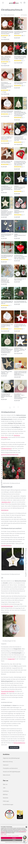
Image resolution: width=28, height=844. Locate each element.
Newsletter (5, 797)
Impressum (5, 765)
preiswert (3, 693)
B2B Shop (5, 794)
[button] (3, 2)
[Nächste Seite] (18, 407)
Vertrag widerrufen (14, 747)
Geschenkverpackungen (7, 606)
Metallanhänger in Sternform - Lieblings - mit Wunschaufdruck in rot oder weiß (20, 349)
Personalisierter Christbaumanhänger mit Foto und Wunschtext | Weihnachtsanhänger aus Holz (6, 188)
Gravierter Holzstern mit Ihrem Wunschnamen (6, 162)
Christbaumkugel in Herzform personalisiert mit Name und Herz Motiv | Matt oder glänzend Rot (20, 257)
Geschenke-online (6, 502)
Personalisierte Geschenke (7, 691)
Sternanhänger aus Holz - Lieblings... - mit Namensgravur (6, 372)
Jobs (4, 787)
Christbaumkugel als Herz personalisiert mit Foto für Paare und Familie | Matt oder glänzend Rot (20, 163)
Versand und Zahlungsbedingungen (11, 771)
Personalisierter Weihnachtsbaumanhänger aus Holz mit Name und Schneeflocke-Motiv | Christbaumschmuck (7, 350)
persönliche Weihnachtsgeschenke (9, 454)
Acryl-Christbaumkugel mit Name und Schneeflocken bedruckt (7, 302)
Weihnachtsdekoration (19, 742)
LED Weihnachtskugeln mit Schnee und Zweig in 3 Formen (7, 235)
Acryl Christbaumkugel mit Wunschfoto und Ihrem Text (20, 302)
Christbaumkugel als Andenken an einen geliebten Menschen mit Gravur (6, 395)
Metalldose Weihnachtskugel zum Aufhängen (19, 211)
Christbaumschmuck (6, 448)
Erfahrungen (6, 801)
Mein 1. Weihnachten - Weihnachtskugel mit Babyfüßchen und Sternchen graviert (6, 58)
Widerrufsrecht (6, 775)
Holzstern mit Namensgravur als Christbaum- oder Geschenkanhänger (5, 280)
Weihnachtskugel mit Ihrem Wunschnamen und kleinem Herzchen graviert (7, 32)
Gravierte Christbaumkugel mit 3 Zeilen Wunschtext (7, 111)
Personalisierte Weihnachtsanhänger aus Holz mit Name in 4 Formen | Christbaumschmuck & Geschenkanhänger (20, 113)
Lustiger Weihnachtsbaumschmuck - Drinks (20, 235)
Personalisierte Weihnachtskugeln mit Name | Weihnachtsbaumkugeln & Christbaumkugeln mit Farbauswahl (7, 85)
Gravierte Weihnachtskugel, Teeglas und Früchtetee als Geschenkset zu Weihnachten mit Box (20, 373)
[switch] (24, 842)
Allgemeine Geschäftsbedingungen (11, 758)
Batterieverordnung (8, 761)
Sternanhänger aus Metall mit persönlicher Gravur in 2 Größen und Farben (20, 57)
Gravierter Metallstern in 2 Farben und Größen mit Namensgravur (7, 138)
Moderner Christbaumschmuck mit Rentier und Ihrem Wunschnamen (19, 187)
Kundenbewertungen (8, 804)
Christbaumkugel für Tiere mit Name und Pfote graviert (7, 325)
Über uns (5, 784)
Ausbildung (6, 791)
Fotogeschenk (11, 659)
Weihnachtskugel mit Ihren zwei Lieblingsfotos (20, 83)
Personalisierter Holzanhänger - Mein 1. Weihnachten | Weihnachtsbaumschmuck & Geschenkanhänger (20, 396)
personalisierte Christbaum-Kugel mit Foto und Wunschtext (20, 32)
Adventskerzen (4, 510)
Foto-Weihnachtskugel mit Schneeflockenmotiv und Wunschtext (7, 256)
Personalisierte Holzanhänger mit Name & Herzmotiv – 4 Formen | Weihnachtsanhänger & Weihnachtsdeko (7, 213)
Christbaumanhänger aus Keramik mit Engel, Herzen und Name (20, 325)
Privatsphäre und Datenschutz (10, 768)
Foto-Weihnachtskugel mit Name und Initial (20, 279)
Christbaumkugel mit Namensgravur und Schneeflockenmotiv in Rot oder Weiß (20, 138)
